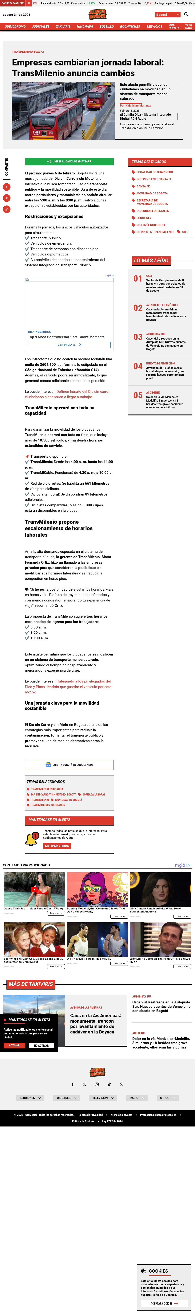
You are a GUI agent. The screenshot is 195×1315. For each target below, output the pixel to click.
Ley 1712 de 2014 (112, 1121)
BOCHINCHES (130, 26)
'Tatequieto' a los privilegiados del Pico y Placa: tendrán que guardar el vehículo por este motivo (68, 686)
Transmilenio (40, 800)
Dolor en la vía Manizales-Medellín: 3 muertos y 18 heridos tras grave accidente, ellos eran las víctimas (165, 402)
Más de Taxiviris (31, 984)
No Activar (41, 1045)
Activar (14, 1045)
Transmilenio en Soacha (47, 789)
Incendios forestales (153, 211)
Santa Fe (143, 186)
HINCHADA (85, 26)
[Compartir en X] (6, 198)
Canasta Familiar (13, 3)
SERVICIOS (154, 26)
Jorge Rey (144, 218)
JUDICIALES (40, 26)
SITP (185, 232)
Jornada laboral (94, 794)
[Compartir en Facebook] (6, 187)
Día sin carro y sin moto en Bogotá (53, 794)
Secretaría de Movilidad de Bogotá (152, 202)
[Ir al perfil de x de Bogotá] (84, 1084)
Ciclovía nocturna (151, 225)
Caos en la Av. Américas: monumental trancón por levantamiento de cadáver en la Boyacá (166, 315)
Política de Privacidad (90, 1115)
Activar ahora (57, 846)
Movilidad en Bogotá (68, 800)
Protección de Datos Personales (158, 1115)
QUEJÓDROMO (15, 26)
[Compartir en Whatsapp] (6, 209)
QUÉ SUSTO (174, 26)
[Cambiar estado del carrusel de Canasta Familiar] (29, 3)
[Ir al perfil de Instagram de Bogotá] (97, 1084)
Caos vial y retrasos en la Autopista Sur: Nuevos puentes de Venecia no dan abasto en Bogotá (166, 344)
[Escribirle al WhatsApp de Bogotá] (121, 1084)
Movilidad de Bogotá (152, 193)
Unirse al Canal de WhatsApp (72, 161)
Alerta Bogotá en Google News (73, 765)
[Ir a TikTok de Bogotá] (109, 1084)
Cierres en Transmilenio (155, 232)
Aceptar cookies (161, 1303)
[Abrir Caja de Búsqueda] (186, 14)
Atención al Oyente (121, 1115)
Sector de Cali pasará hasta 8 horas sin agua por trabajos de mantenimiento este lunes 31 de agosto (165, 285)
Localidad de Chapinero (155, 172)
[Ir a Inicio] (97, 14)
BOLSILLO (107, 26)
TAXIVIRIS (63, 26)
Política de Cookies (163, 1295)
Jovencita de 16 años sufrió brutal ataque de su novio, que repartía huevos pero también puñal (165, 373)
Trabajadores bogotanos (48, 805)
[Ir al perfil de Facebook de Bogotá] (72, 1084)
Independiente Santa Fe (154, 179)
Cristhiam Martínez (138, 105)
